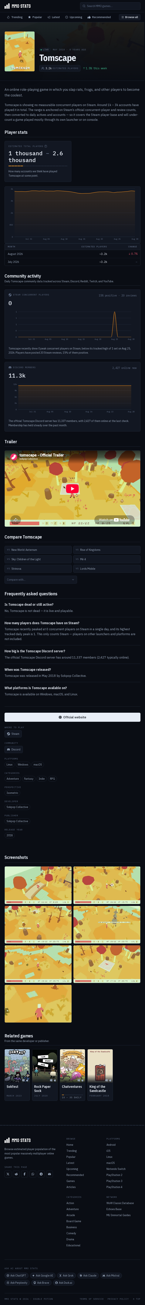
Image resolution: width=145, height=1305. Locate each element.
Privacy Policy (118, 1299)
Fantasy (28, 778)
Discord (16, 749)
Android (111, 1144)
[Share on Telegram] (41, 1174)
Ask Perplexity (18, 1282)
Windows (23, 764)
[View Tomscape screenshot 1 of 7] (38, 885)
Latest (56, 17)
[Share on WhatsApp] (32, 1174)
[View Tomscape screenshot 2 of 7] (106, 885)
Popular (37, 17)
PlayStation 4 (114, 1187)
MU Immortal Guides (118, 1215)
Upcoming (76, 17)
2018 (10, 835)
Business (71, 1227)
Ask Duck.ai (65, 1282)
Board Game (73, 1221)
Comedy (71, 1233)
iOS (108, 1151)
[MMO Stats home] (18, 6)
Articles (71, 1187)
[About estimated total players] (45, 146)
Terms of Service (92, 1299)
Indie (42, 778)
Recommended (101, 17)
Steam (15, 734)
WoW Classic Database (120, 1203)
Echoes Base (114, 1209)
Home (69, 1144)
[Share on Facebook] (24, 1174)
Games (70, 1181)
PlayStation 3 (114, 1181)
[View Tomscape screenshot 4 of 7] (106, 925)
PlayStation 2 (114, 1175)
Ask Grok (68, 1275)
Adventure (13, 778)
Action (70, 1203)
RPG (52, 778)
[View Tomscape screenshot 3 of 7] (38, 925)
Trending (17, 17)
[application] (72, 215)
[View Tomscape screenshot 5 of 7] (38, 964)
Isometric (12, 793)
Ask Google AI (44, 1275)
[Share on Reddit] (16, 1174)
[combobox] (41, 579)
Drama (70, 1239)
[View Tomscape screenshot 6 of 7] (106, 964)
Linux (9, 764)
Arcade (70, 1215)
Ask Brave (43, 1282)
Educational (73, 1245)
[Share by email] (49, 1174)
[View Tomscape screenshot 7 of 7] (38, 1004)
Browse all (131, 17)
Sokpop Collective (17, 807)
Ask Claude (89, 1275)
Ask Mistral (113, 1275)
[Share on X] (8, 1174)
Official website (74, 717)
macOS (38, 764)
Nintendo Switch (116, 1169)
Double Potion (43, 1299)
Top (138, 1299)
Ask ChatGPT (18, 1275)
